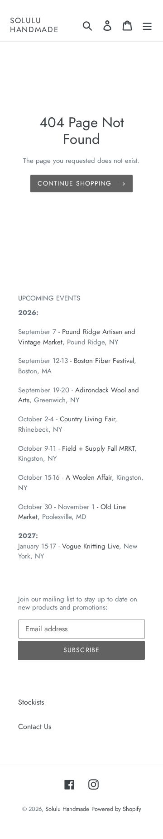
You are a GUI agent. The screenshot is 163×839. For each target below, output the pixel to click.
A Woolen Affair (89, 477)
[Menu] (147, 25)
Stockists (31, 702)
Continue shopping (74, 183)
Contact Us (34, 726)
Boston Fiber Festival (104, 361)
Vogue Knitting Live (90, 546)
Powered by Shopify (116, 809)
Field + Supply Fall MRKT (98, 448)
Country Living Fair (87, 419)
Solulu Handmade (34, 25)
